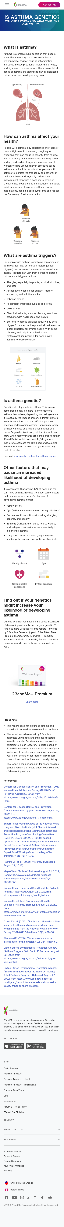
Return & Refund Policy (15, 1107)
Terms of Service (12, 1156)
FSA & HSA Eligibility (14, 1112)
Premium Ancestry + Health (17, 1079)
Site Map (8, 1170)
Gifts (6, 1096)
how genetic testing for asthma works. (35, 456)
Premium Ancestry (12, 1074)
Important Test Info (13, 1151)
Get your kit (49, 4)
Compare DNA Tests (14, 1090)
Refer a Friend (17, 1190)
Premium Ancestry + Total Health (20, 1085)
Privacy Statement (12, 1161)
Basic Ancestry (11, 1068)
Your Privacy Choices (14, 1166)
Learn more (32, 701)
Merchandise (10, 1101)
